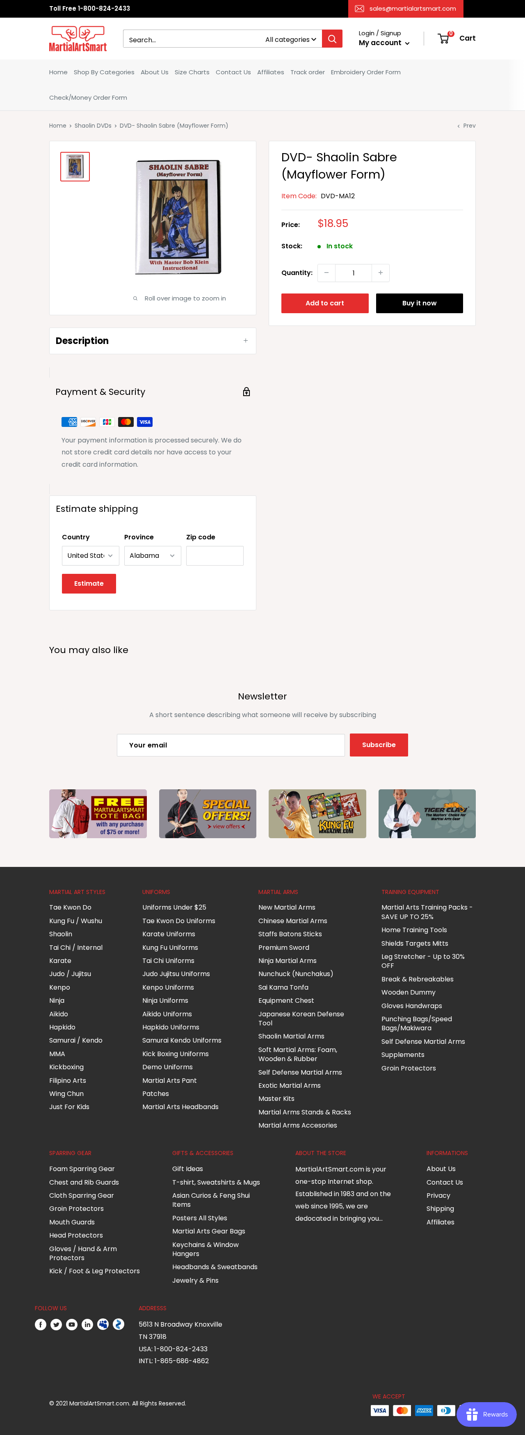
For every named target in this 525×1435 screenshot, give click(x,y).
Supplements (403, 1054)
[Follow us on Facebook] (40, 1324)
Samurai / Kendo (76, 1040)
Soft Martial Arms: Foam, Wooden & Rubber (297, 1054)
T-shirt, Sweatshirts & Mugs (216, 1182)
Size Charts (192, 72)
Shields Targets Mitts (414, 943)
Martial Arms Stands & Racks (304, 1112)
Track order (307, 72)
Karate (60, 960)
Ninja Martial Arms (287, 960)
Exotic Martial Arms (289, 1085)
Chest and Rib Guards (84, 1182)
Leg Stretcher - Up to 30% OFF (423, 961)
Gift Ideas (187, 1169)
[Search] (332, 39)
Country (76, 537)
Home (58, 72)
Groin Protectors (408, 1068)
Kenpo (59, 987)
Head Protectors (76, 1235)
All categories (287, 39)
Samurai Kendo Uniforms (181, 1040)
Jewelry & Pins (195, 1280)
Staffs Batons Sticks (290, 934)
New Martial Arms (286, 907)
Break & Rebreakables (417, 979)
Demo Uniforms (167, 1067)
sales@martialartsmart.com (413, 8)
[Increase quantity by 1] (380, 272)
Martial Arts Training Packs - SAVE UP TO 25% (427, 912)
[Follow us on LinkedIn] (87, 1324)
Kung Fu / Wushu (75, 921)
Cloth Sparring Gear (81, 1195)
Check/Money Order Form (88, 97)
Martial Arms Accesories (297, 1125)
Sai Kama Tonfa (283, 987)
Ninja (56, 1000)
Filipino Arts (67, 1080)
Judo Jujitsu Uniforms (176, 974)
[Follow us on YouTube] (72, 1324)
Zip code (200, 537)
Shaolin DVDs (93, 125)
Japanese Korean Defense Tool (301, 1018)
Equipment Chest (286, 1000)
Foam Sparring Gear (82, 1169)
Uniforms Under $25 (174, 907)
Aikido (58, 1014)
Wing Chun (66, 1093)
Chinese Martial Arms (292, 921)
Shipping (440, 1208)
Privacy (438, 1195)
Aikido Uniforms (167, 1014)
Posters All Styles (199, 1218)
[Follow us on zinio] (118, 1324)
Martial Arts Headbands (180, 1107)
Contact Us (233, 72)
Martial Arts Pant (169, 1080)
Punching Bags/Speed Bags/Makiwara (416, 1023)
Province (139, 537)
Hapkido (62, 1027)
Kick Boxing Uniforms (175, 1054)
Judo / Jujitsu (70, 974)
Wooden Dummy (408, 992)
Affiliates (270, 72)
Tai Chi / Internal (76, 947)
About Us (155, 72)
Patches (155, 1093)
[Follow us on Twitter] (56, 1324)
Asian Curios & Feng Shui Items (211, 1200)
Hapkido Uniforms (170, 1027)
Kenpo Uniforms (168, 987)
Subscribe (379, 745)
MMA (57, 1054)
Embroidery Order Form (366, 72)
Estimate (89, 583)
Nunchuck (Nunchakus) (295, 974)
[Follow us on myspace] (103, 1324)
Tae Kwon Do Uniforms (178, 921)
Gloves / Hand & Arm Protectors (83, 1253)
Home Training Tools (414, 930)
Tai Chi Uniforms (168, 960)
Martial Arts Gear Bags (208, 1231)
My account (381, 43)
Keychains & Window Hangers (205, 1249)
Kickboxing (66, 1067)
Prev (469, 125)
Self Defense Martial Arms (300, 1072)
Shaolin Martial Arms (291, 1036)
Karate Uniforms (168, 934)
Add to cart (325, 302)
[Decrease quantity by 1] (326, 272)
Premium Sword (283, 947)
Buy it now (419, 302)
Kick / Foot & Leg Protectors (94, 1271)
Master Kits (276, 1098)
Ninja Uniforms (165, 1000)
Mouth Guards (72, 1222)
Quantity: (297, 272)
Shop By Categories (104, 72)
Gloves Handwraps (411, 1006)
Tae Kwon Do (70, 907)
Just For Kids (69, 1107)
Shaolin (60, 934)
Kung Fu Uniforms (170, 947)
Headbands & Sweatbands (215, 1267)
